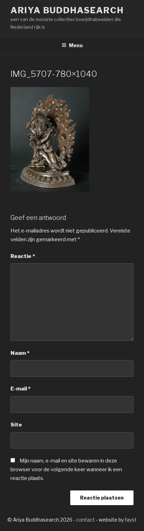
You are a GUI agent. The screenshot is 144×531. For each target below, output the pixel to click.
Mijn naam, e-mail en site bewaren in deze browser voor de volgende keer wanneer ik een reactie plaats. (66, 469)
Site (16, 425)
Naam (19, 353)
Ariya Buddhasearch (67, 10)
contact (85, 520)
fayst (131, 520)
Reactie (22, 256)
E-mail (20, 389)
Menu (76, 45)
